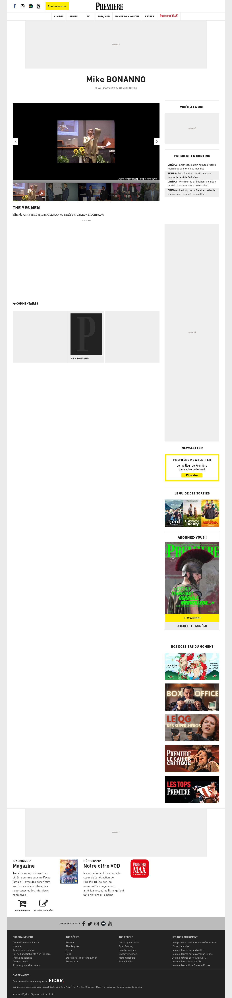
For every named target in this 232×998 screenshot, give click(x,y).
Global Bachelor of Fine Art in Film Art (61, 987)
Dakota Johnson (127, 950)
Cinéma (58, 16)
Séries (73, 16)
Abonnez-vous (57, 6)
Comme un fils (21, 961)
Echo (68, 953)
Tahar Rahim (126, 961)
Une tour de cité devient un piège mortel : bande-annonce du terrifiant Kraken (192, 184)
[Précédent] (15, 141)
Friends (70, 942)
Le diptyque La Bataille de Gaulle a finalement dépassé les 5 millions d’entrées (191, 193)
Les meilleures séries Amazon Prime (192, 953)
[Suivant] (157, 141)
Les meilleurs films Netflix (186, 961)
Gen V (69, 950)
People (149, 16)
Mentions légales (21, 994)
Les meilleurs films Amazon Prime (191, 965)
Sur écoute (72, 961)
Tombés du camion (23, 950)
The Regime (72, 946)
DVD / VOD (104, 16)
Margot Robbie (127, 957)
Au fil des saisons (22, 957)
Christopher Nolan (129, 942)
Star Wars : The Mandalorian (81, 957)
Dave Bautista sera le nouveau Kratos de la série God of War (189, 175)
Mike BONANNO (80, 358)
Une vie (17, 946)
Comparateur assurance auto (27, 987)
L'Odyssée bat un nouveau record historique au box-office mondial (192, 166)
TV (88, 16)
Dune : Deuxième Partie (26, 942)
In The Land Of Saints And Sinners (32, 953)
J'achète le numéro (192, 626)
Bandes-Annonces (127, 16)
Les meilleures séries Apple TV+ (190, 957)
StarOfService (87, 987)
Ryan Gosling (126, 946)
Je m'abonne (192, 618)
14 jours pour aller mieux (26, 965)
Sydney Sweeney (128, 953)
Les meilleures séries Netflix (188, 950)
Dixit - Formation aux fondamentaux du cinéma (119, 987)
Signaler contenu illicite (42, 994)
